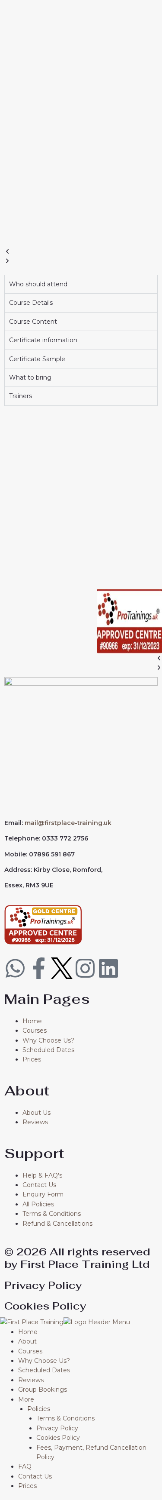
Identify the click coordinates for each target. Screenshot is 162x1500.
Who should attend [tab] (38, 284)
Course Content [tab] (33, 321)
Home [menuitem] (28, 1332)
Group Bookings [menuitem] (42, 1389)
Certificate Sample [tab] (37, 359)
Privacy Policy (43, 1285)
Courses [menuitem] (30, 1351)
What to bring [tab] (30, 377)
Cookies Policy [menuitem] (58, 1438)
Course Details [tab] (31, 303)
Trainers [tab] (20, 396)
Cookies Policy (45, 1306)
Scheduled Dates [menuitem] (44, 1370)
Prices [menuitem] (27, 1486)
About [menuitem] (27, 1341)
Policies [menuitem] (38, 1409)
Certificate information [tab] (43, 340)
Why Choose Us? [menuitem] (44, 1361)
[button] (81, 251)
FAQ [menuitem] (25, 1466)
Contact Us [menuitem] (35, 1476)
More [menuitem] (26, 1399)
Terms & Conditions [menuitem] (65, 1418)
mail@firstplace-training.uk (68, 823)
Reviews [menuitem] (31, 1380)
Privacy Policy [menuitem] (57, 1428)
